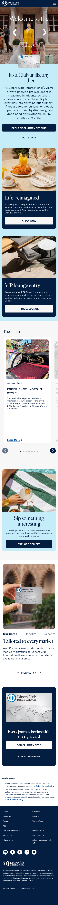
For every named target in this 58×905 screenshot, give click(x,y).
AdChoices (36, 835)
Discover (6, 840)
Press (5, 821)
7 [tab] (38, 451)
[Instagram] (5, 853)
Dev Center (37, 830)
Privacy (35, 816)
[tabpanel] (27, 390)
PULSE (6, 835)
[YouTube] (34, 853)
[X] (19, 853)
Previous (5, 450)
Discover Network (10, 830)
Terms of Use (37, 821)
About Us (7, 816)
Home (5, 811)
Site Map (36, 811)
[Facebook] (12, 853)
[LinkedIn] (26, 853)
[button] (29, 128)
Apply (5, 825)
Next (53, 450)
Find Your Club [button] (31, 673)
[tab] (10, 634)
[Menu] (55, 3)
